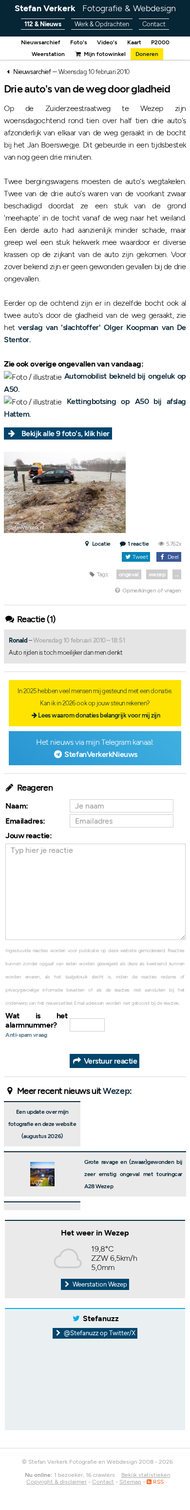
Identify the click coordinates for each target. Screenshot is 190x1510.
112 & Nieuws (42, 24)
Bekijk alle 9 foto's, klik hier (65, 433)
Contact (154, 24)
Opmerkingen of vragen (151, 590)
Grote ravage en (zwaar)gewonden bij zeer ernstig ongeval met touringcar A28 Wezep (133, 1174)
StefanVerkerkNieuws (100, 754)
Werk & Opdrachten (102, 24)
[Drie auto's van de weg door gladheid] (65, 491)
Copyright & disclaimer (56, 1481)
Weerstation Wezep (99, 1284)
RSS (158, 1481)
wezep (157, 574)
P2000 (160, 42)
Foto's (78, 42)
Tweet (140, 556)
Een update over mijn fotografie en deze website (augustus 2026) (42, 1124)
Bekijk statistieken (146, 1475)
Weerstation (48, 54)
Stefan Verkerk (95, 8)
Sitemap (130, 1481)
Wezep (116, 1091)
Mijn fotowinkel (103, 54)
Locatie (100, 543)
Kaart (134, 42)
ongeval (129, 574)
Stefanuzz (101, 1318)
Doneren (146, 54)
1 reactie (138, 543)
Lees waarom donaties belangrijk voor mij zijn (99, 715)
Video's (107, 42)
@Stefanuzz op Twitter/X (98, 1333)
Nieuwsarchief (40, 42)
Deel (172, 556)
